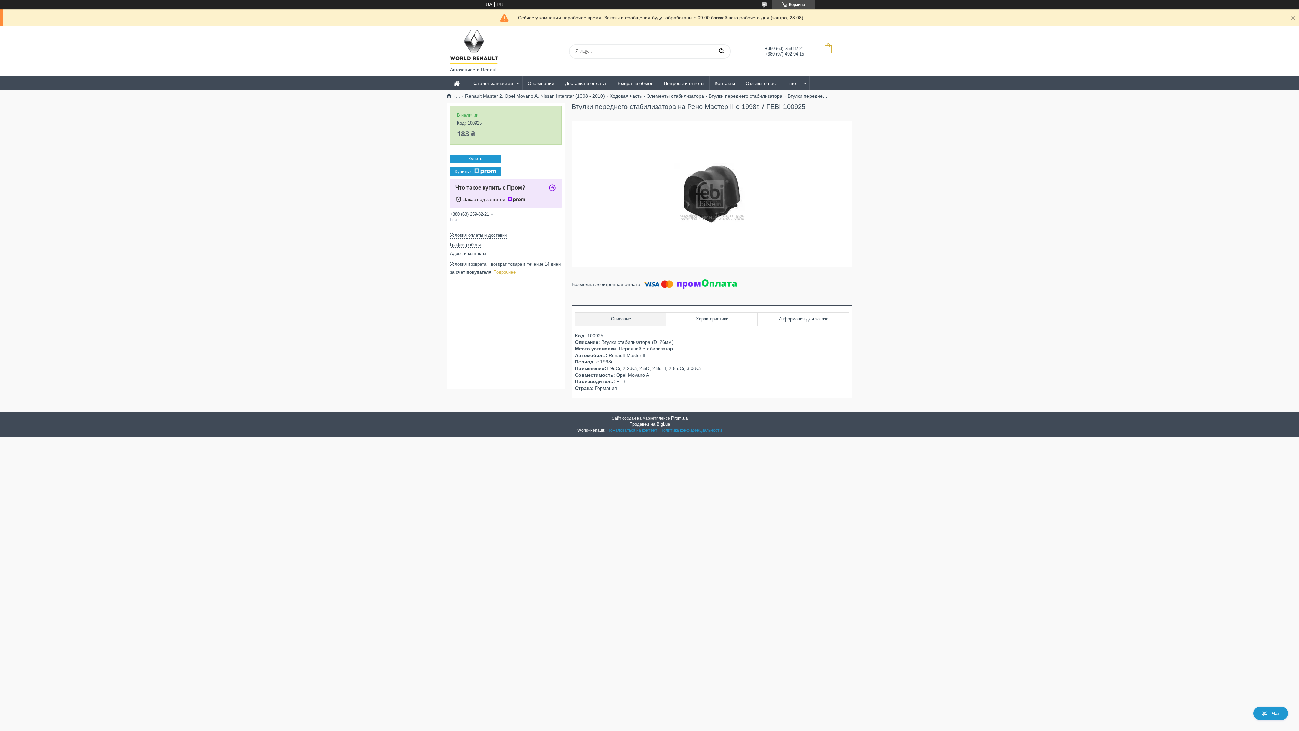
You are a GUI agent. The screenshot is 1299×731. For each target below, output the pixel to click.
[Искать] (721, 51)
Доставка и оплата (585, 83)
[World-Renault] (474, 47)
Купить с (464, 171)
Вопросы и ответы (684, 83)
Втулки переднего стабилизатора (745, 96)
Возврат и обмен (635, 83)
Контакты (725, 83)
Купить (475, 158)
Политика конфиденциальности (691, 430)
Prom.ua (679, 418)
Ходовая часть (626, 96)
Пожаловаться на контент (632, 430)
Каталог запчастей (492, 83)
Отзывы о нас (761, 83)
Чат (1276, 713)
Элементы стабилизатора (675, 96)
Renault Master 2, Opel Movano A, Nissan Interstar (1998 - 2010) (535, 96)
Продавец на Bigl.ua (649, 424)
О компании (541, 83)
